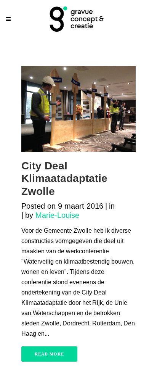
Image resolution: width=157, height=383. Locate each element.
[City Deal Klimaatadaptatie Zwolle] (78, 109)
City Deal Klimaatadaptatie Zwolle (64, 178)
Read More (49, 354)
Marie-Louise (57, 215)
